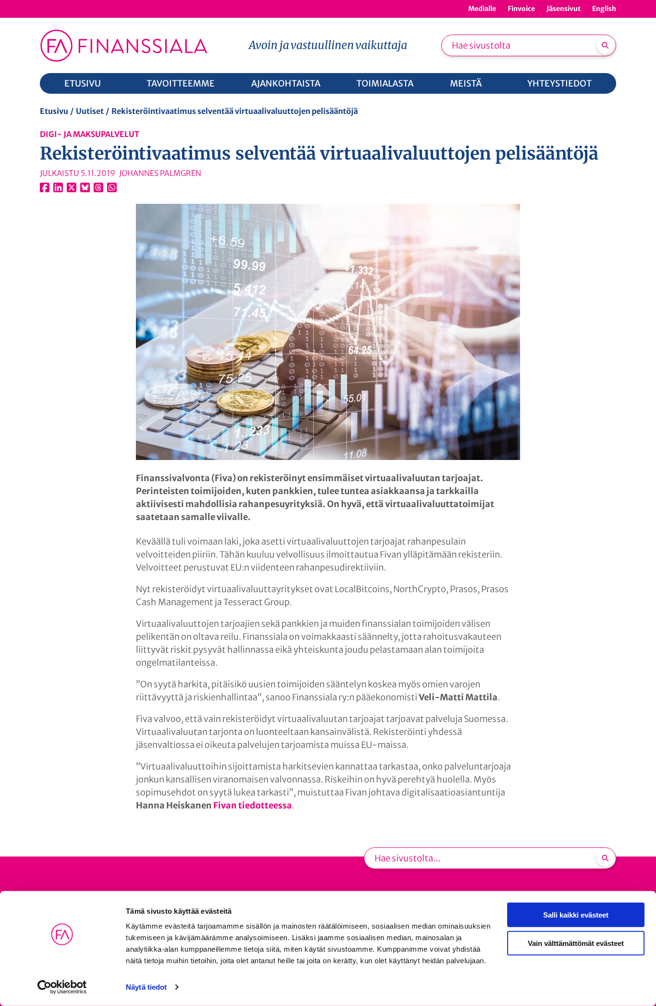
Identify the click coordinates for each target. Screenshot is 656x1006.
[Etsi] (605, 45)
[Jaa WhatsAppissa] (112, 187)
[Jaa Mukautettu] (98, 187)
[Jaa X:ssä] (71, 187)
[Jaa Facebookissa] (44, 187)
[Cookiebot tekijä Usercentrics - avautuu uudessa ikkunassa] (62, 987)
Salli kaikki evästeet (575, 915)
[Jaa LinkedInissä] (58, 187)
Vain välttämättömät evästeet (576, 943)
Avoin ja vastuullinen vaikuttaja (328, 45)
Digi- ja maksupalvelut (89, 134)
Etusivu (54, 111)
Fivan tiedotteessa (252, 805)
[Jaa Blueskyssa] (85, 187)
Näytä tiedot (146, 987)
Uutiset (90, 111)
